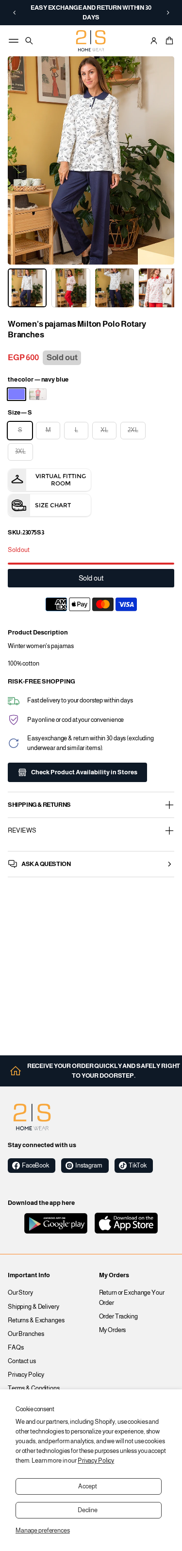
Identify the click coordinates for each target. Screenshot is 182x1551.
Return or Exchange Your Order (132, 1297)
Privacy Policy (96, 1460)
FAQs (16, 1347)
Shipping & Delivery (33, 1306)
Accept (87, 1486)
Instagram (88, 1165)
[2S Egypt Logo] (32, 1117)
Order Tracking (118, 1316)
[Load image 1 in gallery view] (27, 287)
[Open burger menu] (13, 41)
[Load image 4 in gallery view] (158, 287)
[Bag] (168, 41)
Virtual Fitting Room (60, 479)
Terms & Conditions (34, 1388)
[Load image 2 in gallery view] (70, 287)
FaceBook (35, 1165)
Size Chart (53, 505)
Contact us (22, 1361)
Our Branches (26, 1334)
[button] (14, 12)
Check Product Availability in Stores (84, 772)
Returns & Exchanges (36, 1320)
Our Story (20, 1292)
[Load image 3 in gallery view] (114, 287)
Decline (88, 1510)
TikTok (138, 1165)
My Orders (112, 1330)
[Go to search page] (29, 41)
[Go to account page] (154, 41)
